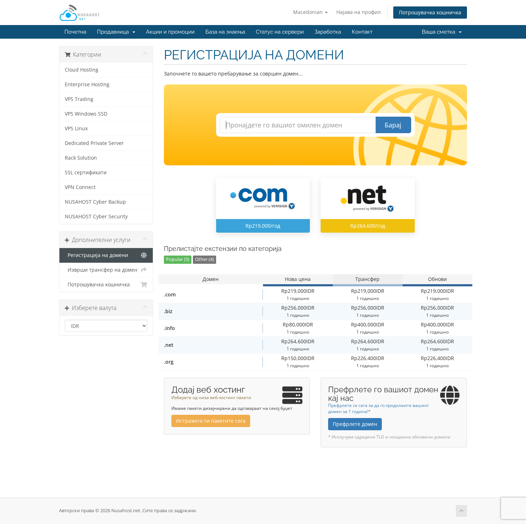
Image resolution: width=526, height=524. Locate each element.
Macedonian (308, 12)
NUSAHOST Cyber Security (96, 216)
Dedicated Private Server (94, 143)
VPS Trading (79, 99)
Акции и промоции (170, 32)
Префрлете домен (355, 424)
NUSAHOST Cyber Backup (95, 202)
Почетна (75, 32)
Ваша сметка (440, 32)
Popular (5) (177, 259)
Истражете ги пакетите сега (210, 420)
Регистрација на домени (96, 255)
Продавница (114, 32)
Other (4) (204, 259)
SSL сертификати (86, 172)
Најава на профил (358, 12)
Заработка (328, 32)
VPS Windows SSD (86, 114)
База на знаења (225, 32)
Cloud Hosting (81, 70)
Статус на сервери (280, 32)
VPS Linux (76, 128)
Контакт (362, 32)
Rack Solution (81, 158)
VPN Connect (80, 187)
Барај (393, 125)
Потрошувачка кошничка (430, 12)
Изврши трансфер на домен (101, 270)
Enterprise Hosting (87, 84)
